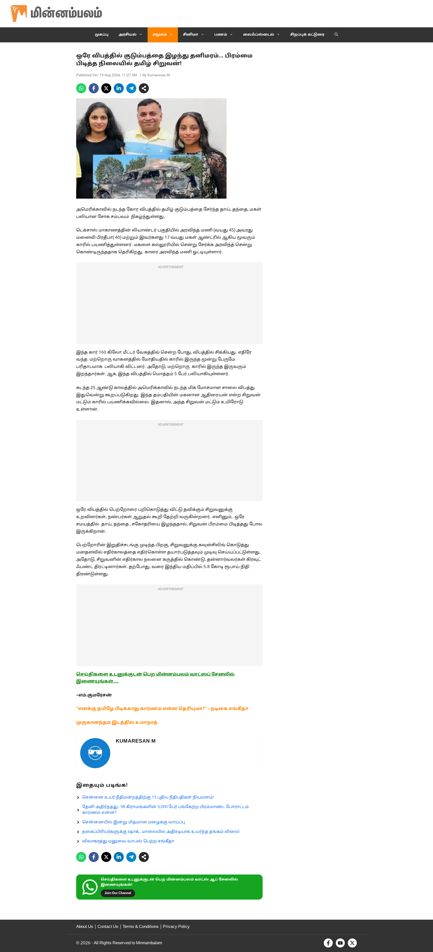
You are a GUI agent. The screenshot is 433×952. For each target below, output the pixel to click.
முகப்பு (102, 35)
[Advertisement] (169, 306)
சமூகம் (160, 35)
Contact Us (107, 926)
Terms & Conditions (141, 926)
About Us (84, 926)
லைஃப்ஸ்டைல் (258, 35)
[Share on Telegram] (131, 88)
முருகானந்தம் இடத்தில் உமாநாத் (117, 722)
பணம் (220, 35)
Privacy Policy (176, 926)
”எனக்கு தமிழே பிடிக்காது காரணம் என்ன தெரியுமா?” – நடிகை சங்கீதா (162, 708)
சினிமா (190, 35)
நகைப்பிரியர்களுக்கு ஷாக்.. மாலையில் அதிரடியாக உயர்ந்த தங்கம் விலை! (161, 831)
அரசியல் (128, 35)
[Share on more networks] (144, 88)
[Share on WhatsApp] (81, 88)
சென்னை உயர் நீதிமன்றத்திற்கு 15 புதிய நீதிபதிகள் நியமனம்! (148, 797)
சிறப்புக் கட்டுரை (307, 35)
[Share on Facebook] (94, 88)
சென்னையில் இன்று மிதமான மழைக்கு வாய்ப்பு (133, 822)
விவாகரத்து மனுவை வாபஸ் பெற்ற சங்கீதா (128, 841)
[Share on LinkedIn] (119, 88)
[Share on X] (106, 88)
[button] (336, 34)
